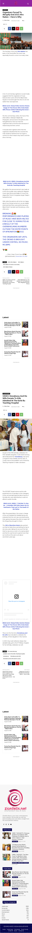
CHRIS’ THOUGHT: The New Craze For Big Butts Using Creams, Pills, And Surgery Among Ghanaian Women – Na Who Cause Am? (20, 858)
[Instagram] (6, 824)
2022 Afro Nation (12, 262)
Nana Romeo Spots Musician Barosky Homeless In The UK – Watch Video (12, 333)
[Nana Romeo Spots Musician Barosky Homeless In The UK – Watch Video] (25, 333)
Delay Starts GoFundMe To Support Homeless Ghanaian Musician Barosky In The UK (12, 324)
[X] (13, 28)
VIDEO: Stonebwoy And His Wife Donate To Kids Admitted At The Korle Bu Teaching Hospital (9, 281)
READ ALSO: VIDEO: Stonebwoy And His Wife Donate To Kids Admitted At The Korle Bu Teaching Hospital (16, 183)
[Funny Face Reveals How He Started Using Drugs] (25, 354)
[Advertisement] (16, 75)
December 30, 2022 (21, 256)
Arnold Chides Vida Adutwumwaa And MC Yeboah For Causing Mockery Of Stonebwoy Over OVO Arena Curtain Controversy (12, 343)
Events (5, 10)
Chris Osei (6, 20)
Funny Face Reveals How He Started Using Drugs (12, 352)
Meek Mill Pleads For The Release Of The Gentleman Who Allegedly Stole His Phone (23, 281)
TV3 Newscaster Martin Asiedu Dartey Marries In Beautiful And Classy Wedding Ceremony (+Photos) (20, 847)
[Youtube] (11, 824)
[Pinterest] (17, 28)
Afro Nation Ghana (7, 267)
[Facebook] (9, 28)
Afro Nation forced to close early (11, 264)
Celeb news (15, 841)
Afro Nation (21, 51)
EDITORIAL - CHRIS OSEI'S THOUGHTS (20, 862)
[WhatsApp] (21, 28)
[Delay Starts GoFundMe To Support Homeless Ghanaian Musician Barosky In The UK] (25, 325)
